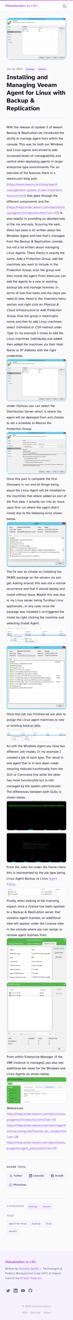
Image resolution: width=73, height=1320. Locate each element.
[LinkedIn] (15, 1290)
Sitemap (35, 1312)
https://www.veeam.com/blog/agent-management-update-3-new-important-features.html (35, 190)
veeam (42, 69)
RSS (24, 1312)
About (47, 1312)
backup (30, 69)
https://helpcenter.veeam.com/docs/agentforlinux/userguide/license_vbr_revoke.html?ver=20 (36, 1131)
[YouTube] (23, 1290)
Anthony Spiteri (29, 1268)
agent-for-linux (17, 1223)
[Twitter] (8, 1290)
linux (48, 1223)
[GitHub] (30, 1290)
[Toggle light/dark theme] (64, 6)
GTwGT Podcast (30, 1278)
